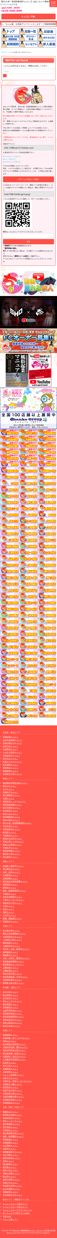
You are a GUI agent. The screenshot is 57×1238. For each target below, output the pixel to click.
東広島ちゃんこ (9, 1167)
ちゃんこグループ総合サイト (15, 1204)
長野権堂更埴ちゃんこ (12, 1013)
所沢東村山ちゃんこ (11, 869)
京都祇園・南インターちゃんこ (16, 1038)
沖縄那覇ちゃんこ (10, 1142)
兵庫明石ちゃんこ (10, 1068)
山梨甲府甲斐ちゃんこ (12, 1010)
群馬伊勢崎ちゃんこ (11, 850)
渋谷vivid (7, 1216)
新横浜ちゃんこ (9, 887)
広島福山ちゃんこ (10, 1130)
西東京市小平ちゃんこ (12, 903)
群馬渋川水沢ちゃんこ (12, 838)
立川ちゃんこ (8, 789)
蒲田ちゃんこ (8, 912)
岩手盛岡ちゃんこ (10, 764)
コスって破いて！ (10, 1219)
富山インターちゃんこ (12, 1001)
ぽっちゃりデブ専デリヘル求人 (16, 1213)
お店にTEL (29, 16)
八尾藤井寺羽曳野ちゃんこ (14, 1059)
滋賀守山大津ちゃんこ (12, 1090)
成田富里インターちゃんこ (14, 801)
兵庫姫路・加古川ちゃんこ (14, 1056)
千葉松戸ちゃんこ (10, 847)
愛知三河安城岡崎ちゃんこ (14, 933)
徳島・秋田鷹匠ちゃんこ (13, 1136)
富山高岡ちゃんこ (10, 995)
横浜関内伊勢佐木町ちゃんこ (15, 783)
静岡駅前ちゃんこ (10, 952)
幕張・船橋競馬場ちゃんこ (14, 890)
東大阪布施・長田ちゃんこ (14, 1053)
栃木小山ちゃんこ (10, 813)
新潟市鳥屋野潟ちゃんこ (13, 1016)
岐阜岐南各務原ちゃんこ (13, 961)
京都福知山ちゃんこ (11, 1102)
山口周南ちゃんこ (10, 1145)
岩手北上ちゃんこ (10, 758)
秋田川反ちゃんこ (10, 746)
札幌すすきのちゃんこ (12, 761)
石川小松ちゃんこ (10, 992)
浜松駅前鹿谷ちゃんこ (12, 979)
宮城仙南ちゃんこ (10, 737)
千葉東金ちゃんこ (10, 835)
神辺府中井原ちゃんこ (12, 1185)
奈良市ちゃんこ (9, 1062)
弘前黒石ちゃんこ (10, 749)
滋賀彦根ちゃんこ (10, 1035)
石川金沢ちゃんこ (10, 998)
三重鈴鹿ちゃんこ (10, 970)
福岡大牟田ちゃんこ (11, 1179)
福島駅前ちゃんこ (10, 771)
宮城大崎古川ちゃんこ (12, 743)
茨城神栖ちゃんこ (10, 878)
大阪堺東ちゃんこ (10, 1072)
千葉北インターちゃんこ (13, 899)
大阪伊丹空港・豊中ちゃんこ (15, 1047)
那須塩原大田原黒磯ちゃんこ (15, 881)
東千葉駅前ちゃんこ (11, 795)
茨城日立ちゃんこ (10, 921)
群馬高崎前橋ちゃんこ (12, 804)
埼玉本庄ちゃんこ (10, 826)
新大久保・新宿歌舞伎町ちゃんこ (17, 823)
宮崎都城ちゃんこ (10, 1139)
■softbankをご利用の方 (12, 162)
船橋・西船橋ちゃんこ (12, 918)
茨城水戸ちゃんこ (10, 792)
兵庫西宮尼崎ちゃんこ (12, 1099)
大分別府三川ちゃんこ (12, 1195)
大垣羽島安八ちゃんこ (12, 936)
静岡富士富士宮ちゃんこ (13, 983)
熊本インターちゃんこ (12, 1121)
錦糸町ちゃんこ (9, 832)
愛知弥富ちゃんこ (10, 942)
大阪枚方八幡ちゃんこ (12, 1084)
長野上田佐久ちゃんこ (12, 1022)
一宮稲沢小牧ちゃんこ (12, 939)
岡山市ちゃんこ (9, 1176)
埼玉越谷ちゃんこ (10, 857)
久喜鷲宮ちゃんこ (10, 875)
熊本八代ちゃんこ (10, 1170)
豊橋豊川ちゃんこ (10, 955)
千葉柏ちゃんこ (9, 893)
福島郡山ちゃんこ (10, 767)
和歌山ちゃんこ (9, 1041)
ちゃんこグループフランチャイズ (17, 1210)
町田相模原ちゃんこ (11, 817)
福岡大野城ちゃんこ (11, 1158)
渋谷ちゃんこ (8, 909)
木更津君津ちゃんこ (11, 829)
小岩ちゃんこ (8, 906)
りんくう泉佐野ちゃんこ (13, 1075)
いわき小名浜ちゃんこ (12, 752)
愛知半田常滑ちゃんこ (12, 973)
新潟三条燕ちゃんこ (11, 1026)
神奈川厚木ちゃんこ (11, 820)
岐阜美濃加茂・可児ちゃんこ (15, 976)
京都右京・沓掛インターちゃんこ (17, 1081)
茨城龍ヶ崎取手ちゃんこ (13, 866)
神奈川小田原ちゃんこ (12, 844)
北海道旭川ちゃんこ (11, 755)
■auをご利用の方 (9, 159)
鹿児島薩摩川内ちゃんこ (13, 1133)
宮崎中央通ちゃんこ (11, 1173)
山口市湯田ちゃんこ (11, 1188)
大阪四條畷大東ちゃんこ (13, 1096)
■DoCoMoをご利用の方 (12, 156)
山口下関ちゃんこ (10, 1155)
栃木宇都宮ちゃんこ (11, 807)
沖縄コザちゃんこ (10, 1182)
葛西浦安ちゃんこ (10, 884)
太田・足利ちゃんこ (11, 872)
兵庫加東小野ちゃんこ (12, 1093)
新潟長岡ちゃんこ (10, 1004)
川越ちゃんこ (8, 798)
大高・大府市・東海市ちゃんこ (16, 958)
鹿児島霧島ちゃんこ (11, 1124)
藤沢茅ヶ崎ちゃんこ (11, 854)
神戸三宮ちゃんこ (10, 1065)
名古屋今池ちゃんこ (11, 930)
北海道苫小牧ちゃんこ (12, 774)
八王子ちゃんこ (9, 915)
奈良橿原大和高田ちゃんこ (14, 1044)
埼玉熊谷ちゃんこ (10, 810)
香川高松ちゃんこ (10, 1127)
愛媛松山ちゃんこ (10, 1111)
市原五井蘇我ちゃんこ (12, 896)
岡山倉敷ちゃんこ (10, 1164)
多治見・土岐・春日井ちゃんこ (16, 949)
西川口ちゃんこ (9, 786)
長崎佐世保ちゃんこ (11, 1118)
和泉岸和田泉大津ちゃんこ (14, 1050)
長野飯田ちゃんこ (10, 1007)
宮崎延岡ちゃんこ (10, 1192)
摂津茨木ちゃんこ (10, 1087)
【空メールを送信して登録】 (28, 179)
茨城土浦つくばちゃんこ (13, 841)
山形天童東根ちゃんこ (12, 740)
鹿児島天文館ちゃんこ (12, 1114)
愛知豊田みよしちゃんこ (13, 964)
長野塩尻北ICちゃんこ (12, 1019)
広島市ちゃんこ (9, 1148)
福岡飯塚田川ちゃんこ (12, 1151)
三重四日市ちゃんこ (11, 946)
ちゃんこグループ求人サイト (15, 1207)
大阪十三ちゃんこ (10, 1078)
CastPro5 (46, 1233)
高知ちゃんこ (8, 1161)
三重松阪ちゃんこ (10, 967)
